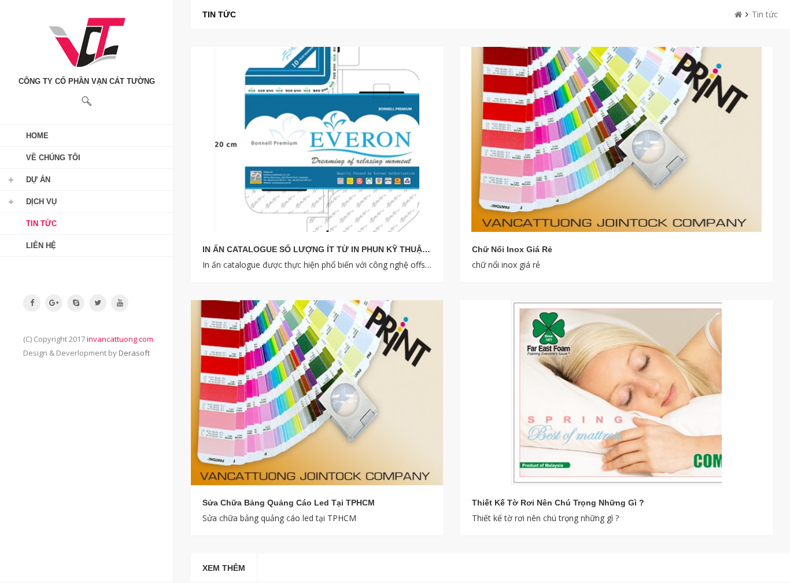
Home (37, 135)
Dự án (38, 179)
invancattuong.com (120, 339)
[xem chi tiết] (316, 139)
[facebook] (31, 302)
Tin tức (41, 223)
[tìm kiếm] (86, 101)
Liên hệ (41, 245)
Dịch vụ (41, 201)
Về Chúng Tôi (53, 157)
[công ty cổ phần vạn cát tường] (86, 42)
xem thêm (223, 568)
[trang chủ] (738, 14)
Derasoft (134, 353)
